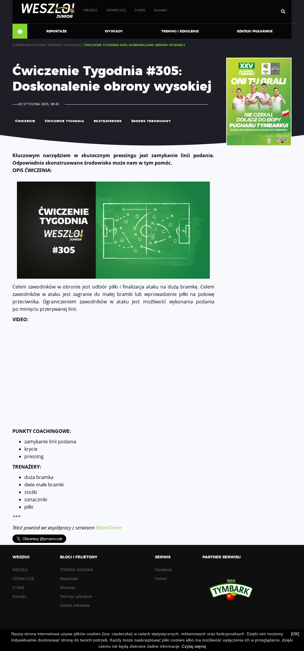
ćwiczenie (25, 121)
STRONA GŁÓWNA (19, 31)
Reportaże (56, 31)
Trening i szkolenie (180, 31)
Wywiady (114, 31)
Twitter (161, 579)
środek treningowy (151, 121)
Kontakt (160, 10)
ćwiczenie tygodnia (64, 121)
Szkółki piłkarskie (255, 31)
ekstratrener (108, 121)
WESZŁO (90, 10)
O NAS (139, 10)
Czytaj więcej (194, 646)
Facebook (163, 570)
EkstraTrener (109, 527)
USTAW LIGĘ (116, 10)
